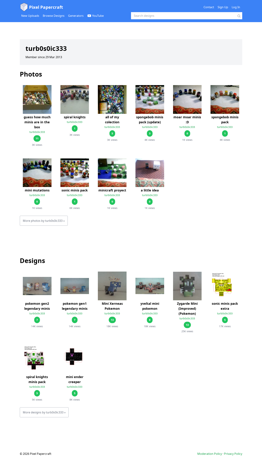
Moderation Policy (209, 454)
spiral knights (75, 117)
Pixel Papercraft (46, 7)
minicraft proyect (112, 190)
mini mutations (37, 190)
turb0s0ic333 (37, 132)
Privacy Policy (233, 454)
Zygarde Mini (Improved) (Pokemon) (187, 308)
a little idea (150, 190)
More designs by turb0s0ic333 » (44, 412)
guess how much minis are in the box (37, 122)
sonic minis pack (74, 190)
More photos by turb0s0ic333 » (44, 221)
